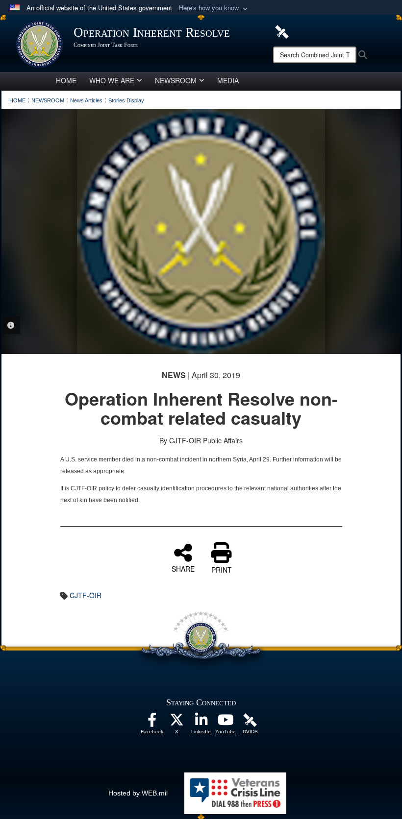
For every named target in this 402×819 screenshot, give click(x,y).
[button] (214, 8)
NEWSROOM (176, 80)
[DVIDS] (282, 31)
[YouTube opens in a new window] (225, 722)
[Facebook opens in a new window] (152, 722)
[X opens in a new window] (176, 722)
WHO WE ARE (111, 80)
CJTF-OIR (85, 595)
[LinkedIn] (201, 722)
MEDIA (228, 80)
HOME (66, 80)
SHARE (183, 568)
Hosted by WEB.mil (138, 793)
